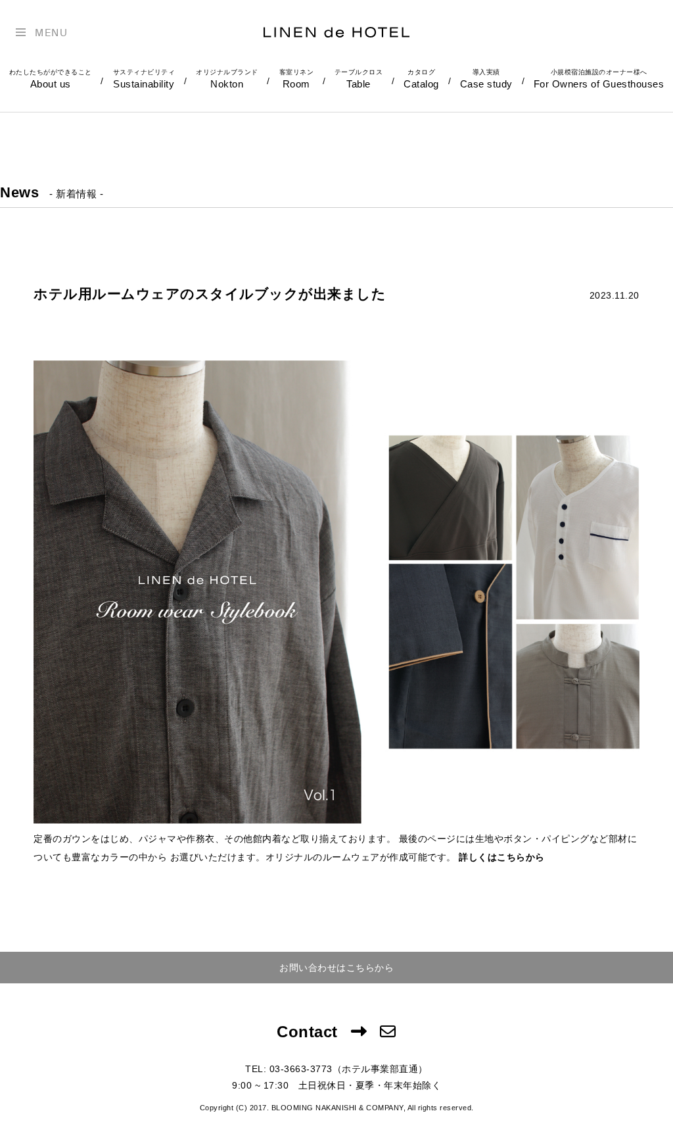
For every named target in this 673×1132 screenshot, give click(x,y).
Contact (307, 1032)
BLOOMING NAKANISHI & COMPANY (337, 1108)
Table (359, 78)
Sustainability (144, 78)
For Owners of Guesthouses (599, 78)
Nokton (227, 78)
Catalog (421, 78)
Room (296, 78)
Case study (486, 78)
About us (50, 78)
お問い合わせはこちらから (336, 967)
